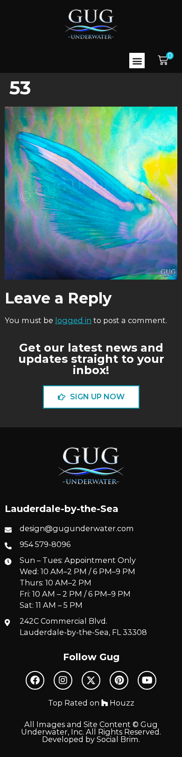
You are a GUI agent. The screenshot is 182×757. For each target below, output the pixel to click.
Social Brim (118, 739)
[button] (137, 60)
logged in (73, 320)
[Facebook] (35, 680)
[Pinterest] (119, 680)
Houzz (121, 702)
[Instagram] (63, 680)
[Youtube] (147, 680)
